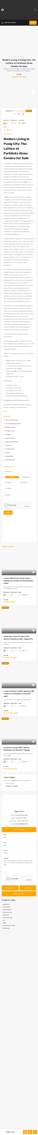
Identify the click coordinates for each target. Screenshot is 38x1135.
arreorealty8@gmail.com (21, 824)
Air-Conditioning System (13, 423)
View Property (19, 570)
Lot (4, 920)
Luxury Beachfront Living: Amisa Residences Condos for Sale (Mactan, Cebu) (18, 580)
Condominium (7, 909)
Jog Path (8, 445)
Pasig (22, 57)
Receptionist (10, 456)
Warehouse (6, 928)
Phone (5, 850)
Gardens (8, 434)
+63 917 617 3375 (21, 818)
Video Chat (26, 477)
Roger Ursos (19, 811)
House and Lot (7, 912)
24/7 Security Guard (12, 420)
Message (6, 858)
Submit (33, 22)
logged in (14, 780)
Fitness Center (10, 431)
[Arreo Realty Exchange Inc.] (19, 17)
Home (16, 57)
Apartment (6, 904)
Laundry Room (10, 449)
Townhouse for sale (9, 925)
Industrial (6, 915)
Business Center (11, 427)
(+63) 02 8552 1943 (21, 815)
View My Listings (19, 829)
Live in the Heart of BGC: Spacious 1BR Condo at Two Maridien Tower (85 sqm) (19, 693)
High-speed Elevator (12, 442)
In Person (12, 477)
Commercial (6, 907)
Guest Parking (10, 438)
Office (4, 923)
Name (5, 834)
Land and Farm (7, 917)
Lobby (8, 452)
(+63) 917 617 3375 (10, 22)
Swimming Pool (10, 460)
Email (5, 842)
